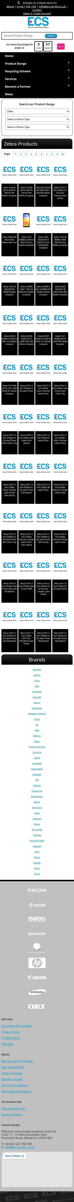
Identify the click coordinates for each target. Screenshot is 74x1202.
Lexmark (37, 763)
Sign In (61, 46)
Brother (37, 669)
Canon (36, 675)
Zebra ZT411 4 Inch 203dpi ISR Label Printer (43, 487)
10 (62, 153)
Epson (37, 702)
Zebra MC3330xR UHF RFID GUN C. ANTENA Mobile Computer (43, 191)
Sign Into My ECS (12, 1067)
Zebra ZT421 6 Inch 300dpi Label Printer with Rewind (26, 439)
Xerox (37, 857)
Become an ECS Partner (17, 1061)
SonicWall (37, 829)
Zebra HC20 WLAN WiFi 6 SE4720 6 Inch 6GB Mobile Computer (43, 242)
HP (37, 724)
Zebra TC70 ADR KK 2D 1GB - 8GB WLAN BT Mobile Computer (9, 389)
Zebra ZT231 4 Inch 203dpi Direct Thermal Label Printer (43, 389)
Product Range (15, 64)
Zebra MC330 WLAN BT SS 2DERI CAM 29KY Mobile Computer (26, 340)
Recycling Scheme (18, 71)
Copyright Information (16, 1026)
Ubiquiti (37, 846)
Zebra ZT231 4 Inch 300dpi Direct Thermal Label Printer (60, 439)
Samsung (37, 807)
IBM (37, 730)
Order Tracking (11, 1073)
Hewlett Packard (37, 713)
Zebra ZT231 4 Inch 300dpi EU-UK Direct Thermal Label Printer (60, 192)
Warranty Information (16, 1091)
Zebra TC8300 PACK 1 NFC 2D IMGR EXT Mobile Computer (26, 290)
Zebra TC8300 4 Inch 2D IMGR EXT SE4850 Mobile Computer (43, 290)
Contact (37, 10)
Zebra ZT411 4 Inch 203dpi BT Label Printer (43, 438)
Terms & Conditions (14, 1085)
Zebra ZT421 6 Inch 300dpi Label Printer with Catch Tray (60, 389)
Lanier (37, 757)
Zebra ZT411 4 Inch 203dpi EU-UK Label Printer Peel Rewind (60, 637)
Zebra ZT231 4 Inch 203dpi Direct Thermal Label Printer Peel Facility (9, 490)
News (9, 94)
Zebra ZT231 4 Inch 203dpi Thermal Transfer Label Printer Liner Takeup (26, 539)
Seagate (37, 818)
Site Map (7, 1044)
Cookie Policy (10, 1038)
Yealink (37, 862)
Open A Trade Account (37, 13)
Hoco (37, 719)
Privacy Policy (10, 1032)
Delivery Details (11, 1079)
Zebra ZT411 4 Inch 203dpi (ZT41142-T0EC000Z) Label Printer (26, 638)
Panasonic (36, 791)
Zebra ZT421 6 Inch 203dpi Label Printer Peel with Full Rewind (9, 587)
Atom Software (11, 1115)
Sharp (37, 824)
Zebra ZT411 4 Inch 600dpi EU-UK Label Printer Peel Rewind (26, 488)
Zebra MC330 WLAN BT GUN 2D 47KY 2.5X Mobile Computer (43, 340)
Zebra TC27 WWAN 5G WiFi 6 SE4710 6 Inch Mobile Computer (26, 241)
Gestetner (37, 708)
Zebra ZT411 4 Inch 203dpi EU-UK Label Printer (60, 586)
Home (9, 56)
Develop (37, 691)
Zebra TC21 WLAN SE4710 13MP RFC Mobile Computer (60, 340)
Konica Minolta (37, 746)
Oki (37, 780)
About (10, 6)
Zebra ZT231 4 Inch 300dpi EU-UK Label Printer (26, 388)
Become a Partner (18, 87)
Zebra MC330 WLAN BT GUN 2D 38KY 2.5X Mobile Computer (9, 340)
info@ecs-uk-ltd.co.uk (52, 6)
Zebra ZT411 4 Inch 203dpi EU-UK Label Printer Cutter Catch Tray (9, 439)
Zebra (37, 868)
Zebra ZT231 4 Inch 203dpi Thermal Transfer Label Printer (60, 488)
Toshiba (37, 835)
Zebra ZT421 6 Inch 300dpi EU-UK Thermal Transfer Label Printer (43, 588)
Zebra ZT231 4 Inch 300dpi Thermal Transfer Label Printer (60, 538)
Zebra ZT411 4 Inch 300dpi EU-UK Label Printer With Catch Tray (10, 538)
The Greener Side (13, 1108)
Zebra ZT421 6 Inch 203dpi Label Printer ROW (26, 586)
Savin (37, 813)
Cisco (37, 680)
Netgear (37, 774)
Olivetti (37, 785)
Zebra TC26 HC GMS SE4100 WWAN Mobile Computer (9, 290)
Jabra (37, 741)
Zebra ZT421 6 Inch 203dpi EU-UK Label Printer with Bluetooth (10, 637)
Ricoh (37, 802)
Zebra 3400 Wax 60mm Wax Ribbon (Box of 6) (9, 240)
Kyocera (37, 752)
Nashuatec (37, 768)
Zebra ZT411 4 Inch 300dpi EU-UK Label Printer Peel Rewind (43, 637)
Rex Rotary (37, 796)
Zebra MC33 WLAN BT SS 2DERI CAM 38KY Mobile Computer (60, 290)
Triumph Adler (37, 840)
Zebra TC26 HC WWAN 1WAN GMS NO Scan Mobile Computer (60, 241)
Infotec (37, 735)
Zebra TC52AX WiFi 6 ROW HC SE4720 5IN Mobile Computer (9, 191)
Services (11, 79)
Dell (37, 686)
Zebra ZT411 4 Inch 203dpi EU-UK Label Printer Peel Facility (43, 538)
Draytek (37, 697)
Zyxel (37, 873)
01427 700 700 (26, 6)
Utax (37, 851)
